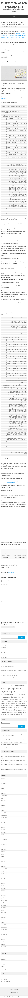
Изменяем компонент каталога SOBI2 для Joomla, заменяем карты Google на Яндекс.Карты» (13, 35)
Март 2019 (3, 778)
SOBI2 (9, 544)
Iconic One (6, 996)
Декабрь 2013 (4, 815)
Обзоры (2, 654)
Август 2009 (3, 936)
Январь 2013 (3, 837)
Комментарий (5, 584)
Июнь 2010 (3, 912)
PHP (10, 699)
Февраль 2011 (4, 893)
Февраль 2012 (4, 863)
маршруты (23, 707)
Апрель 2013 (3, 832)
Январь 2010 (3, 924)
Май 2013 (3, 829)
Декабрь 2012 (4, 839)
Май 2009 (3, 944)
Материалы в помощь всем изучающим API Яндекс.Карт (8, 555)
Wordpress (20, 996)
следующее (4, 98)
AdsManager (3, 686)
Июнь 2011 (3, 883)
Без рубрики (14, 542)
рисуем (2, 714)
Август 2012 (3, 849)
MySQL (22, 697)
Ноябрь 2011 (4, 871)
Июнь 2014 (3, 803)
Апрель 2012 (3, 859)
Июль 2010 (3, 910)
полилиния (13, 712)
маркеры (16, 707)
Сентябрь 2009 (4, 934)
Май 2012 (3, 856)
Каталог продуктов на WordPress (8, 677)
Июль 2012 (3, 851)
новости (11, 710)
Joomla (5, 544)
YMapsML (4, 701)
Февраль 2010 (4, 922)
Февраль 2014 (4, 810)
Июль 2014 (3, 800)
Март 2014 (3, 807)
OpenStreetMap (5, 699)
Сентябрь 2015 (4, 785)
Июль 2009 (3, 939)
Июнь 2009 (3, 941)
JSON (16, 697)
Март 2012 (3, 861)
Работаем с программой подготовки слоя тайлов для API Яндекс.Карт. (20, 555)
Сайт (2, 614)
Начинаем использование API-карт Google (17, 764)
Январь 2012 (3, 866)
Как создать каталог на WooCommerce (10, 675)
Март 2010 (3, 919)
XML (22, 699)
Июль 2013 (3, 824)
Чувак (2, 764)
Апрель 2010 (3, 917)
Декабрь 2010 (4, 897)
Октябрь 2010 (4, 902)
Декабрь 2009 (4, 927)
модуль (8, 710)
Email (2, 607)
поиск (8, 712)
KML (19, 697)
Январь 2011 (3, 895)
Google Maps (8, 542)
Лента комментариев (5, 981)
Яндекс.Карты (20, 701)
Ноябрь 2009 (4, 929)
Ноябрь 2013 (4, 817)
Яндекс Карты (4, 657)
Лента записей (4, 979)
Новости (3, 652)
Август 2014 (3, 798)
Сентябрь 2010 (4, 905)
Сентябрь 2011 (4, 876)
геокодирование (17, 703)
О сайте (10, 766)
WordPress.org (4, 984)
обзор (15, 710)
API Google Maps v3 (9, 689)
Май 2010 (3, 915)
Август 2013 (3, 822)
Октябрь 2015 (4, 783)
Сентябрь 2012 (4, 846)
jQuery (13, 697)
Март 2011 (3, 890)
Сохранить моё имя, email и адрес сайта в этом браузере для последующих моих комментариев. (13, 623)
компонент (10, 707)
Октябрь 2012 (4, 844)
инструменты (20, 705)
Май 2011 (3, 885)
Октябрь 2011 (4, 873)
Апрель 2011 (3, 888)
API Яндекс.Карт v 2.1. (9, 694)
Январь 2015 (3, 793)
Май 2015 (3, 788)
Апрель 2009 (3, 946)
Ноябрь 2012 (4, 841)
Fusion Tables (17, 694)
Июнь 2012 (3, 854)
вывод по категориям (8, 703)
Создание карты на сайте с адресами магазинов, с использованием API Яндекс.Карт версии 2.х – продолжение (14, 756)
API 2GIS (8, 686)
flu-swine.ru (11, 572)
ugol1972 (7, 26)
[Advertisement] (14, 525)
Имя (2, 601)
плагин (4, 712)
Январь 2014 (3, 812)
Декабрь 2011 (4, 868)
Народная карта (10, 701)
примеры (20, 712)
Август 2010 (3, 907)
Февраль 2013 (4, 834)
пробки (25, 712)
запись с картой (11, 482)
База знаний (3, 647)
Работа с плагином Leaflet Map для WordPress (11, 673)
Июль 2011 (3, 880)
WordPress (18, 699)
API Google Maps (18, 686)
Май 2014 (3, 805)
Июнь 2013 (3, 827)
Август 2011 (3, 878)
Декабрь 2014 (4, 795)
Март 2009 (3, 949)
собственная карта (16, 544)
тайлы (16, 714)
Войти (2, 976)
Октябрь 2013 (4, 820)
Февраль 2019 (4, 781)
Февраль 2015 (4, 790)
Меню (14, 16)
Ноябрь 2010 (4, 900)
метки (4, 710)
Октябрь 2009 (4, 932)
